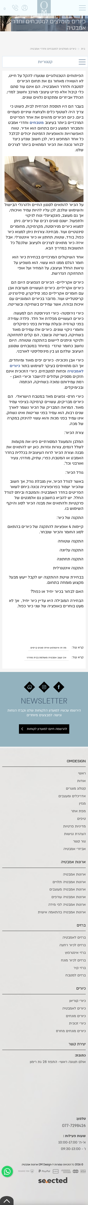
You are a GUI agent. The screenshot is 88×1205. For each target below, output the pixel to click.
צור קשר (79, 841)
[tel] (15, 8)
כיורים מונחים (76, 1016)
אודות (81, 780)
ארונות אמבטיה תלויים (69, 882)
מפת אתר (78, 811)
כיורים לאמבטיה (74, 1008)
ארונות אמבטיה (74, 874)
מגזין (82, 803)
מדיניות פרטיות (74, 826)
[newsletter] (59, 687)
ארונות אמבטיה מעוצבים (67, 889)
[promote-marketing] (53, 1178)
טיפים (81, 818)
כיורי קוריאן (77, 1000)
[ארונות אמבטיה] (44, 8)
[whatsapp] (7, 1171)
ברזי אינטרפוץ (75, 952)
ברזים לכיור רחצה (72, 945)
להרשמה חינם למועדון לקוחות (47, 729)
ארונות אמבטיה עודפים (68, 897)
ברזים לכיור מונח (73, 960)
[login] (24, 12)
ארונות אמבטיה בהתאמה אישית (62, 912)
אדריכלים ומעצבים (72, 796)
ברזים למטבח (75, 975)
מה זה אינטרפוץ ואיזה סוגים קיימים (48, 647)
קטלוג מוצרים (76, 788)
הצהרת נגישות (75, 833)
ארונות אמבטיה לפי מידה (67, 904)
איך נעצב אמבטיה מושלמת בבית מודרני (46, 657)
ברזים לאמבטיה (74, 937)
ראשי (82, 773)
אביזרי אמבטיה (74, 848)
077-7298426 (74, 1125)
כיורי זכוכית (77, 1023)
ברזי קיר (80, 967)
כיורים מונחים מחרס (71, 1031)
